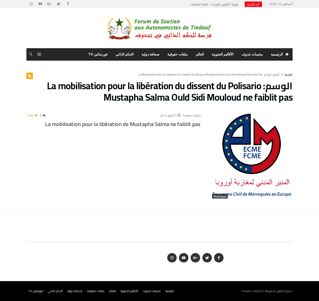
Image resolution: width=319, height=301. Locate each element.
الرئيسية (169, 291)
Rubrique (220, 196)
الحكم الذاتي (55, 291)
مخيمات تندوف (152, 291)
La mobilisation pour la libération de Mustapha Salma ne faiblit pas (122, 124)
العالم (112, 291)
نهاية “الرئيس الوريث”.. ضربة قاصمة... (214, 4)
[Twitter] (59, 4)
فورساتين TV (35, 291)
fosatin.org (190, 115)
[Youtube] (40, 4)
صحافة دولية (75, 291)
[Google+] (49, 4)
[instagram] (31, 4)
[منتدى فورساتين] (159, 15)
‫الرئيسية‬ (288, 74)
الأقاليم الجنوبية (129, 291)
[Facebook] (68, 4)
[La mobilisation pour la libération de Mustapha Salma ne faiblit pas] (252, 156)
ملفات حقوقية (95, 291)
